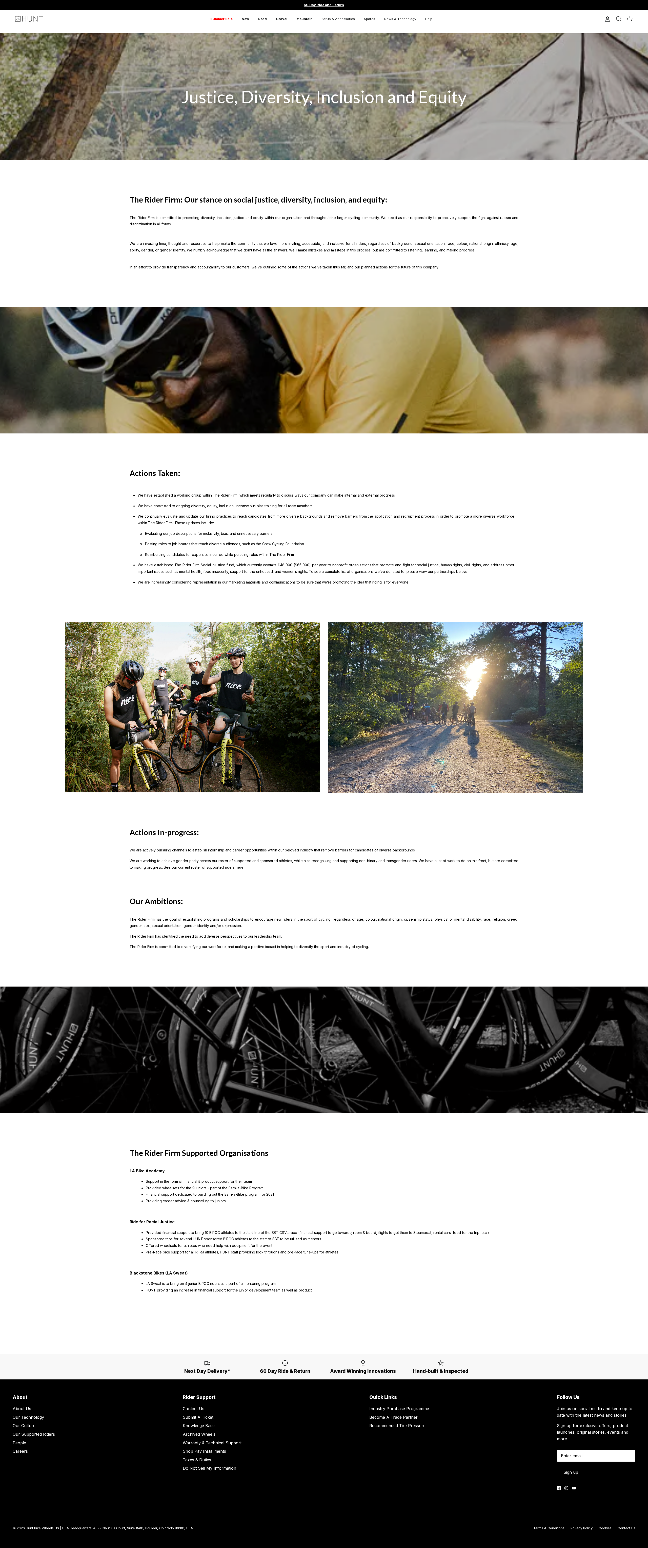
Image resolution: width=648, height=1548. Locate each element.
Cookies (605, 1528)
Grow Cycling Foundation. (283, 544)
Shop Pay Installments (204, 1451)
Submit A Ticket (198, 1417)
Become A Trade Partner (393, 1417)
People (19, 1442)
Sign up (570, 1472)
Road (262, 19)
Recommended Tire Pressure (397, 1425)
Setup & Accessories (338, 19)
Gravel (281, 19)
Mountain (304, 19)
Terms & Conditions (548, 1528)
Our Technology (28, 1417)
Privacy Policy (582, 1528)
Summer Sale (221, 19)
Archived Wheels (199, 1434)
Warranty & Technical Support (212, 1442)
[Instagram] (566, 1488)
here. (240, 867)
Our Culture (24, 1425)
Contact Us (193, 1408)
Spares (369, 19)
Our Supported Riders (34, 1434)
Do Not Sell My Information (209, 1468)
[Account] (606, 19)
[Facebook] (559, 1488)
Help (428, 19)
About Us (22, 1408)
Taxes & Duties (197, 1459)
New (245, 19)
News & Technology (400, 19)
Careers (20, 1451)
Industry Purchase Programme (399, 1408)
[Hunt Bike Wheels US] (29, 19)
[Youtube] (574, 1488)
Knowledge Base (199, 1425)
